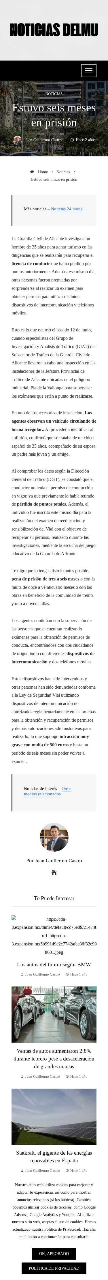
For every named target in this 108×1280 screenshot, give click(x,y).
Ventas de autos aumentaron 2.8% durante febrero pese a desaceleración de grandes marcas (54, 1058)
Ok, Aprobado (54, 1253)
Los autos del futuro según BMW (54, 965)
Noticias (54, 94)
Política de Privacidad (54, 1268)
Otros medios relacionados (47, 791)
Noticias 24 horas (66, 209)
